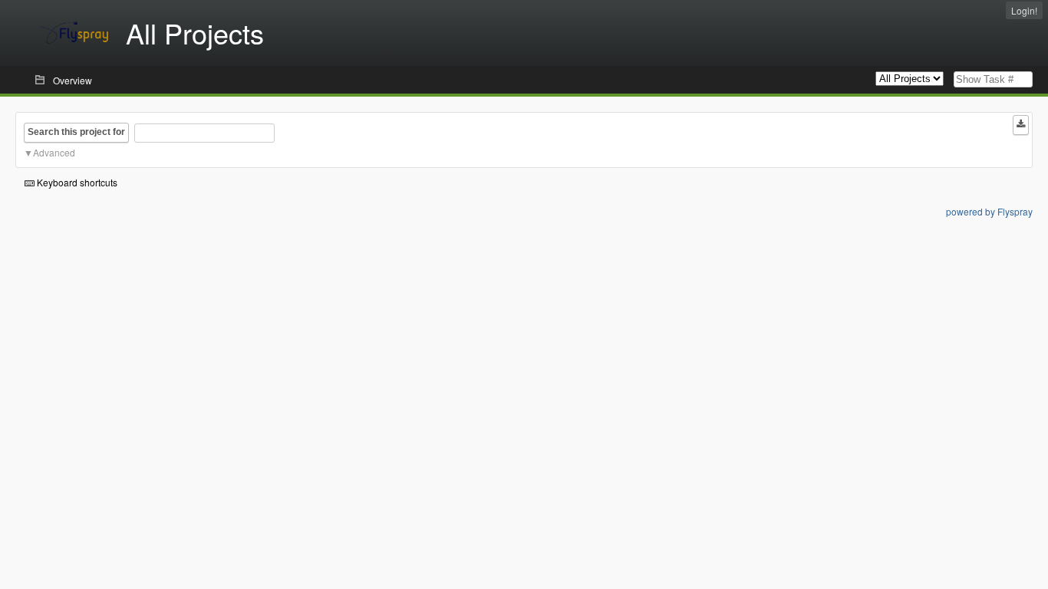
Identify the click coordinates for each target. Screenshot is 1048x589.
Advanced (54, 152)
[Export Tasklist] (1021, 125)
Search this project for (76, 132)
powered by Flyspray (989, 211)
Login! (1024, 10)
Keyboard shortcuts (76, 182)
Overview (72, 80)
